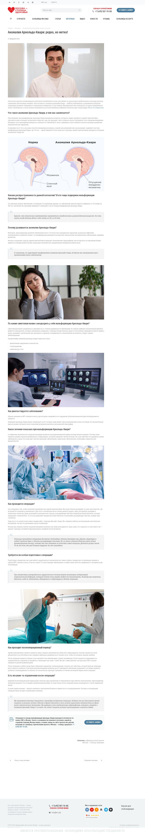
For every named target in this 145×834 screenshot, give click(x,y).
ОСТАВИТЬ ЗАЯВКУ (93, 722)
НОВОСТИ (94, 19)
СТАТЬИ (58, 19)
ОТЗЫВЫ (106, 19)
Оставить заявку (126, 10)
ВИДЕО (82, 19)
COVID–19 (54, 2)
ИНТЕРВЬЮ (70, 19)
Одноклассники (18, 2)
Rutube (23, 2)
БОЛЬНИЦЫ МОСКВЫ (40, 19)
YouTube (14, 2)
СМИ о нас (44, 2)
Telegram (28, 2)
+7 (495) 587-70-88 (103, 11)
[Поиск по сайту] (79, 10)
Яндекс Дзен (32, 2)
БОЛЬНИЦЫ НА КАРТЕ (124, 19)
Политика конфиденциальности (129, 825)
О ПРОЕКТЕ (21, 19)
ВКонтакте (9, 2)
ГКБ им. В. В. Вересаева (96, 108)
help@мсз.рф (56, 812)
